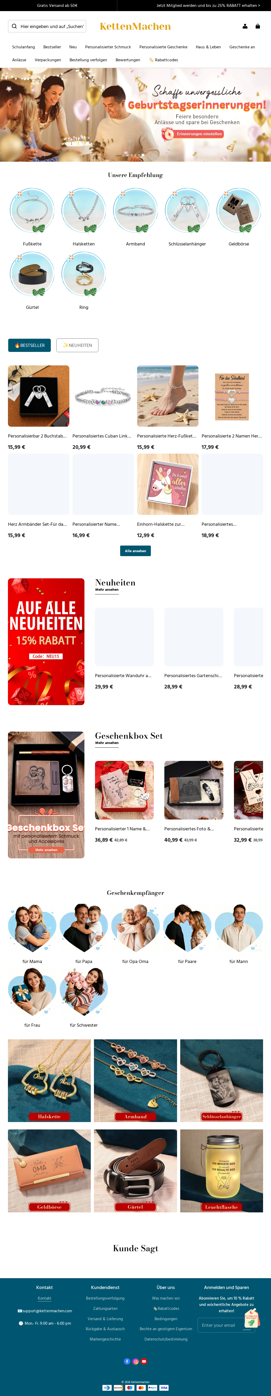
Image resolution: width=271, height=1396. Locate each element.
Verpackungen (48, 60)
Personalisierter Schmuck (108, 47)
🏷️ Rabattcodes (163, 60)
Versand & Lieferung (105, 1319)
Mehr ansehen (107, 589)
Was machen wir (166, 1298)
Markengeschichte (105, 1339)
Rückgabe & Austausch (105, 1329)
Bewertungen (128, 60)
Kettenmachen (140, 1382)
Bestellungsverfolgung (105, 1298)
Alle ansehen (135, 550)
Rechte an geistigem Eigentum (166, 1329)
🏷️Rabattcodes (166, 1308)
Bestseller (52, 47)
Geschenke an (242, 47)
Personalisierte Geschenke (163, 47)
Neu (73, 47)
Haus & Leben (208, 47)
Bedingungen (166, 1319)
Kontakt (44, 1298)
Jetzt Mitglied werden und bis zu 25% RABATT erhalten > (208, 5)
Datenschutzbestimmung (165, 1339)
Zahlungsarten (105, 1308)
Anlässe (19, 60)
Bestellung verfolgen (88, 60)
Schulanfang (23, 47)
